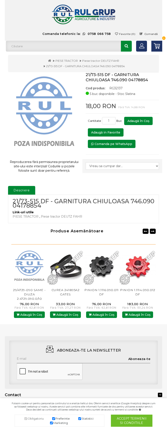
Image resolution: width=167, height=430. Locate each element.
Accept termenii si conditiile (132, 421)
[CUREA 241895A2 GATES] (45, 267)
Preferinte (62, 418)
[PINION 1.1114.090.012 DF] (117, 267)
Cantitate (94, 120)
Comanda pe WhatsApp (113, 144)
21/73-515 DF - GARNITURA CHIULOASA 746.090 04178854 (85, 66)
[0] (156, 46)
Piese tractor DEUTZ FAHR (100, 60)
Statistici (88, 418)
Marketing (60, 423)
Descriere (21, 190)
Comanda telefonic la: (76, 34)
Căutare (126, 46)
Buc (119, 120)
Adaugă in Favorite (105, 132)
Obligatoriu (36, 418)
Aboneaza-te (139, 359)
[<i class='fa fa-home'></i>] (49, 60)
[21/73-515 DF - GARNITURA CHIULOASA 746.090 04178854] (44, 114)
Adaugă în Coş (138, 121)
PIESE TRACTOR (66, 60)
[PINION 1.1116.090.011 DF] (81, 267)
